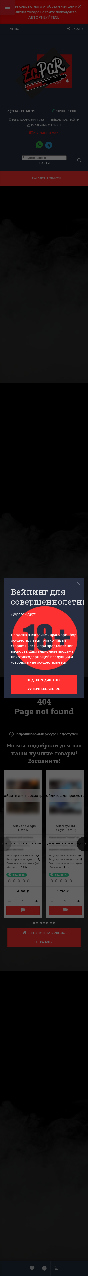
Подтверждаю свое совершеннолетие (44, 684)
